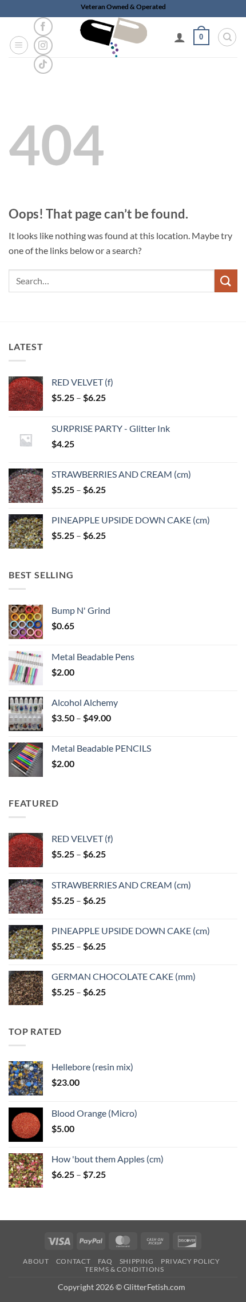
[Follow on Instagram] (43, 45)
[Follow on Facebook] (43, 26)
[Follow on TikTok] (43, 64)
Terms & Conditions (124, 1269)
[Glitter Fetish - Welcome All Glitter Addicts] (113, 37)
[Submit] (226, 280)
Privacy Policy (190, 1261)
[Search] (227, 37)
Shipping (137, 1261)
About (36, 1261)
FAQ (105, 1261)
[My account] (179, 37)
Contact (73, 1261)
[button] (19, 45)
